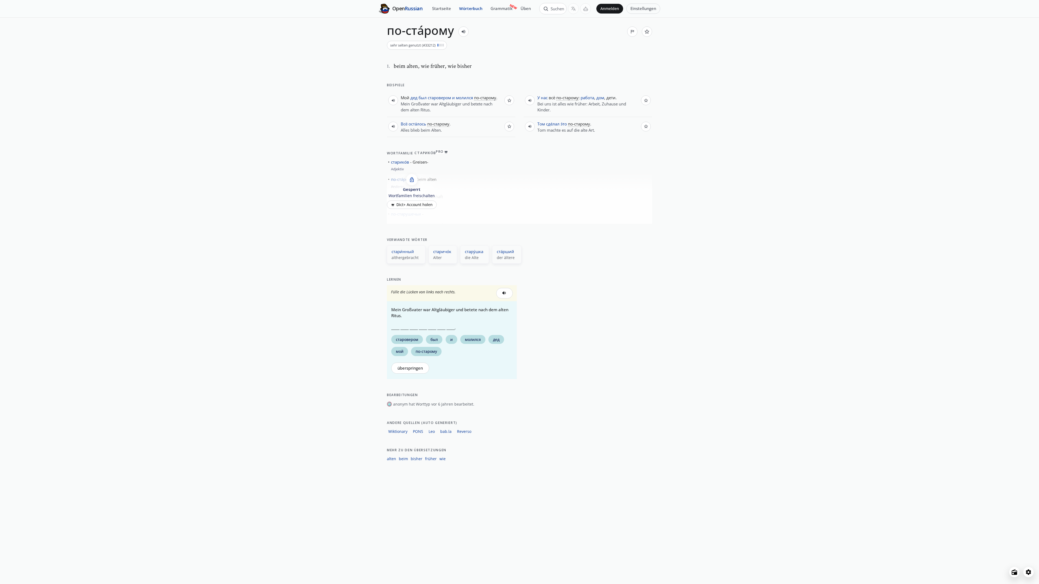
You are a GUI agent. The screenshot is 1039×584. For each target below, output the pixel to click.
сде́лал (553, 124)
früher (431, 458)
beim (403, 458)
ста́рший (505, 251)
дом (600, 97)
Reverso (464, 431)
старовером (439, 97)
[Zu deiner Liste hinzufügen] (647, 31)
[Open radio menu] (1014, 572)
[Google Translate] (573, 8)
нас (544, 97)
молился (464, 97)
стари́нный (403, 251)
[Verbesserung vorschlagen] (632, 31)
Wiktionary (397, 431)
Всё (404, 124)
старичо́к (442, 251)
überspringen (410, 368)
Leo (432, 431)
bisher (416, 458)
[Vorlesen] (463, 31)
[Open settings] (1028, 572)
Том (541, 124)
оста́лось (417, 124)
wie (442, 458)
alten (391, 458)
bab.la (446, 431)
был (423, 97)
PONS (418, 431)
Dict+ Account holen (414, 204)
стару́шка (474, 251)
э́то (564, 124)
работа (587, 97)
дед (413, 97)
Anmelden (609, 8)
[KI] (585, 8)
